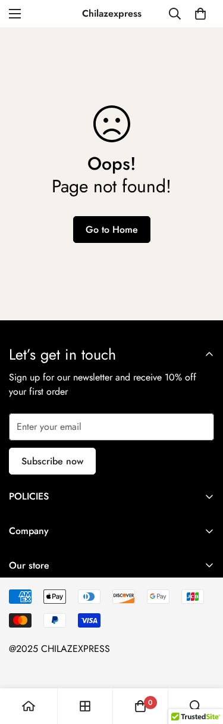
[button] (200, 13)
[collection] (85, 706)
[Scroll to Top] (201, 661)
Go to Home (112, 229)
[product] (28, 706)
